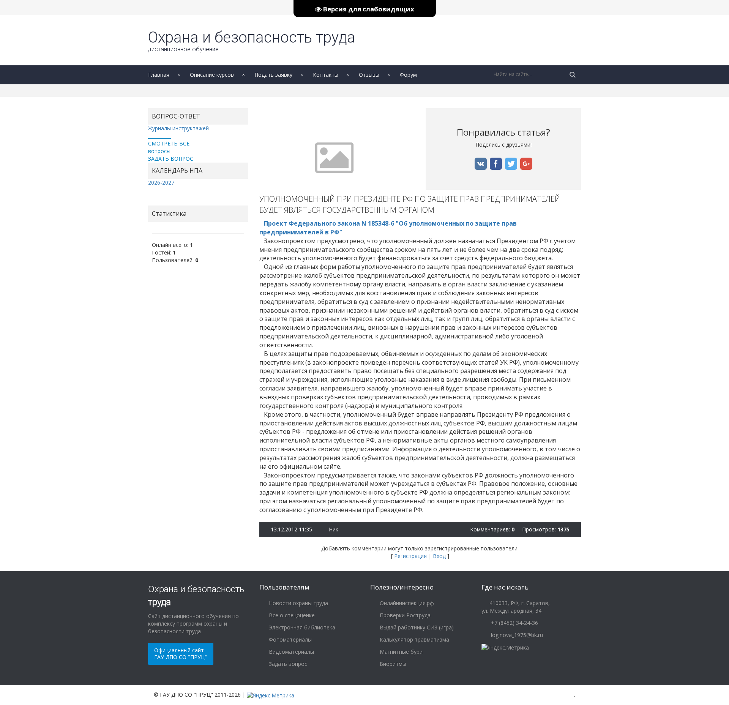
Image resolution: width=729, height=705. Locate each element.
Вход (439, 556)
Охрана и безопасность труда (251, 40)
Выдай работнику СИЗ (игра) (416, 627)
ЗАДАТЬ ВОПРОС (170, 158)
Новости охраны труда (297, 603)
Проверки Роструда (404, 615)
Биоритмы (392, 663)
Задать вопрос (287, 663)
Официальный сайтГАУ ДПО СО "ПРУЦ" (180, 654)
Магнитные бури (400, 651)
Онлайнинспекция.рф (406, 603)
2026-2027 (161, 182)
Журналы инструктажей (178, 128)
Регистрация (410, 556)
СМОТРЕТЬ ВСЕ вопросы (168, 147)
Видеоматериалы (290, 651)
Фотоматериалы (289, 639)
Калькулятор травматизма (413, 639)
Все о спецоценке (291, 615)
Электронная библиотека (301, 627)
